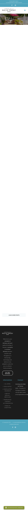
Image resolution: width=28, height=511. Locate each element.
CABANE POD (21, 222)
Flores (7, 283)
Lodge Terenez (7, 169)
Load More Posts (14, 315)
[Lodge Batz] (20, 87)
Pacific (21, 168)
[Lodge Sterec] (7, 87)
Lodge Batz (20, 111)
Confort (20, 50)
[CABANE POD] (20, 197)
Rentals (7, 50)
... (7, 76)
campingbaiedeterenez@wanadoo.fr (14, 2)
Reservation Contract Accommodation (7, 401)
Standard (7, 52)
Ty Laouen (7, 55)
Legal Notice (7, 386)
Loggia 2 (20, 284)
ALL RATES (7, 383)
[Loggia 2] (20, 260)
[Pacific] (20, 144)
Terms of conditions (7, 406)
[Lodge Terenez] (7, 144)
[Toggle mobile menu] (25, 10)
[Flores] (7, 260)
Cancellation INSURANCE (8, 390)
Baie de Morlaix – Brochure (8, 395)
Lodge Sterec (7, 111)
